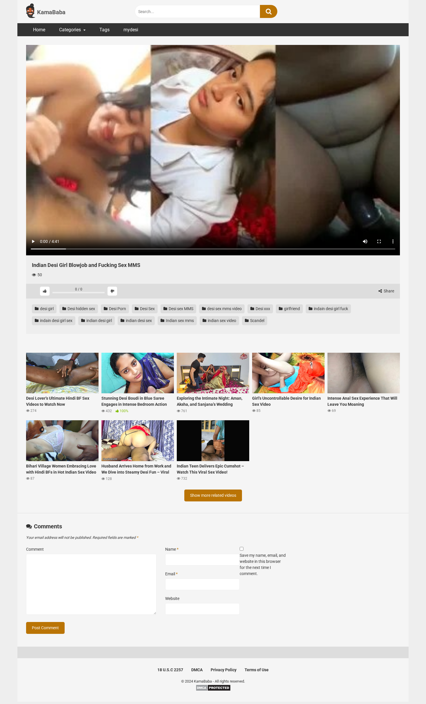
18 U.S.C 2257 (170, 669)
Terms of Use (257, 669)
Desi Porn (117, 308)
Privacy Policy (223, 669)
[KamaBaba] (30, 11)
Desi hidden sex (81, 308)
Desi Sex (147, 308)
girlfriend (291, 308)
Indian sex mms (179, 320)
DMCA (197, 669)
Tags (104, 29)
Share (388, 291)
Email (171, 574)
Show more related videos (213, 495)
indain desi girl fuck (330, 308)
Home (39, 29)
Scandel (256, 320)
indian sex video (221, 320)
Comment (35, 549)
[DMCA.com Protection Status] (213, 690)
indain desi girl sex (55, 320)
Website (172, 598)
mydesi (130, 29)
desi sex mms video (224, 308)
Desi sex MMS (180, 308)
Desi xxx (262, 308)
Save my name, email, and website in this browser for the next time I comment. (263, 564)
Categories (70, 29)
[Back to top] (406, 686)
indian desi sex (138, 320)
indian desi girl (98, 320)
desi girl (46, 308)
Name (172, 549)
